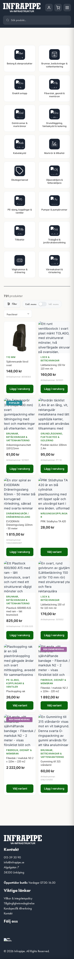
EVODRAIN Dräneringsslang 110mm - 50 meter (19, 525)
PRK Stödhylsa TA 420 (53, 521)
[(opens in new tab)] (8, 939)
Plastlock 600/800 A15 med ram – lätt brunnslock (18, 611)
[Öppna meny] (67, 7)
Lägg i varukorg (20, 388)
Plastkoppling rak (15, 691)
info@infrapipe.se (14, 862)
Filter (14, 304)
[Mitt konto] (49, 7)
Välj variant (54, 551)
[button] (8, 931)
